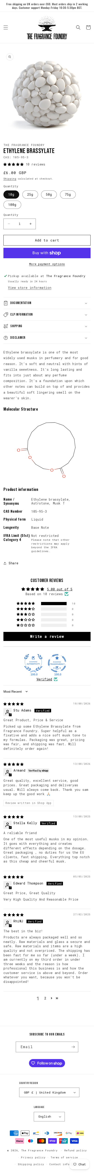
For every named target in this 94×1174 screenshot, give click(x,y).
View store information (29, 287)
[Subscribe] (73, 1047)
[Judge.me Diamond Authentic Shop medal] (33, 663)
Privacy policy (33, 1157)
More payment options (47, 264)
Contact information (65, 1164)
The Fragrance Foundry (39, 1150)
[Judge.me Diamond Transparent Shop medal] (57, 663)
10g (11, 194)
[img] (13, 704)
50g (49, 194)
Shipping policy (31, 1164)
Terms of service (64, 1157)
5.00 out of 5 (60, 589)
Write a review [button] (47, 636)
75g (68, 194)
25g (30, 194)
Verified (44, 679)
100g (12, 204)
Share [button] (13, 563)
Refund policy (75, 1150)
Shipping (9, 178)
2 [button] (45, 998)
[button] (6, 27)
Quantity (10, 215)
